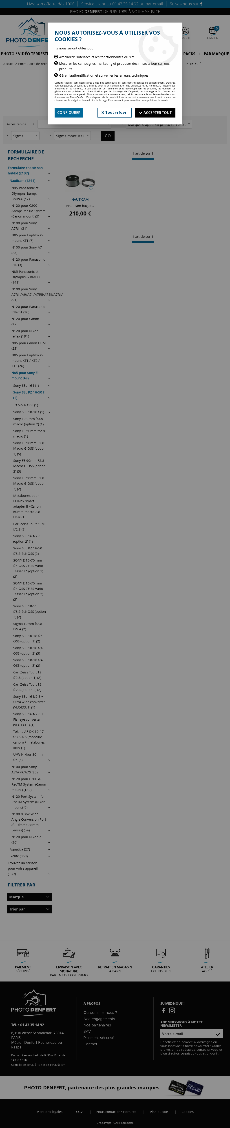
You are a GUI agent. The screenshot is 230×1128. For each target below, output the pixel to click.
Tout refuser (116, 112)
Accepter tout (157, 112)
